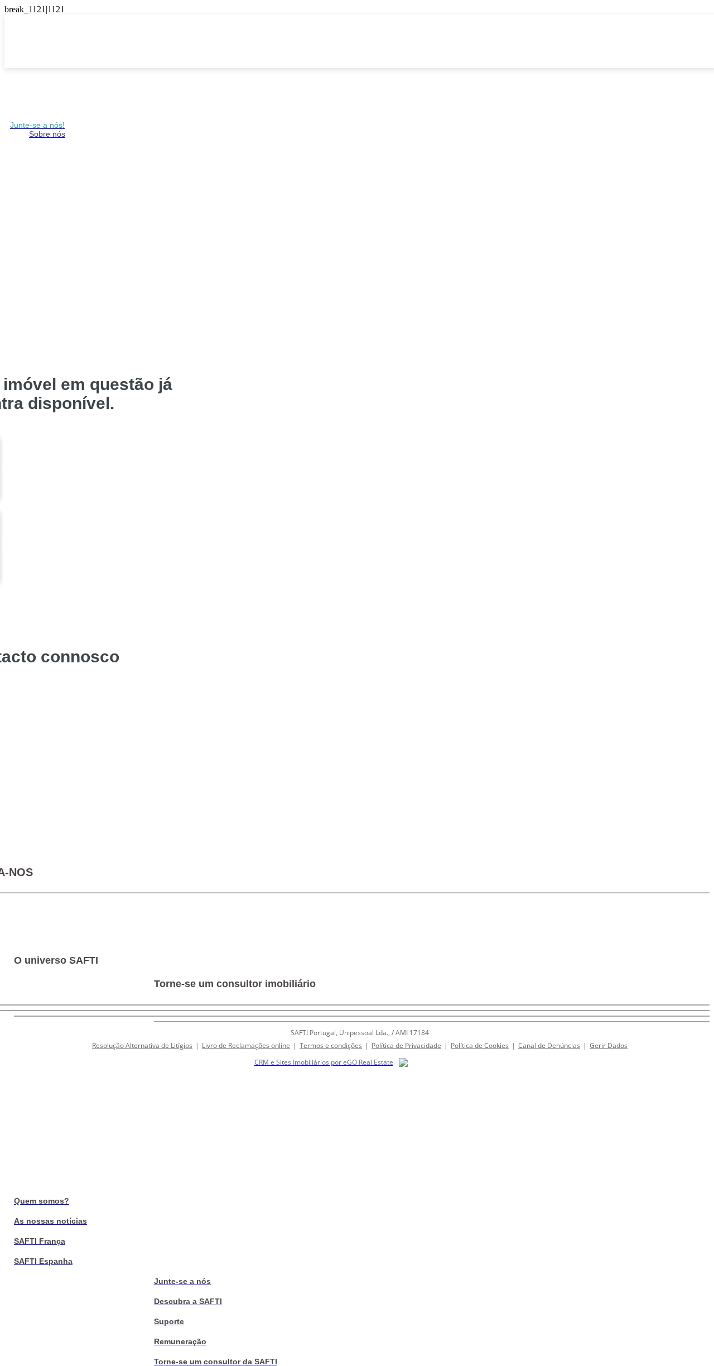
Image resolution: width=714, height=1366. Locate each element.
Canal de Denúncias (549, 1045)
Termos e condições (331, 1045)
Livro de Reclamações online (246, 1045)
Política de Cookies (480, 1045)
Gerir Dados (609, 1045)
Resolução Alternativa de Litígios (142, 1045)
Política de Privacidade (406, 1045)
